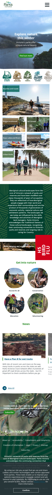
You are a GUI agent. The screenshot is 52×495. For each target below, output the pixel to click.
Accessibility (17, 440)
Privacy (6, 427)
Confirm (26, 490)
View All (11, 388)
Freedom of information (13, 445)
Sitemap (44, 445)
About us (6, 440)
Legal (28, 445)
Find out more (26, 55)
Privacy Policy (39, 481)
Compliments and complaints (37, 440)
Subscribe (9, 412)
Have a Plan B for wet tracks (18, 359)
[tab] (7, 76)
